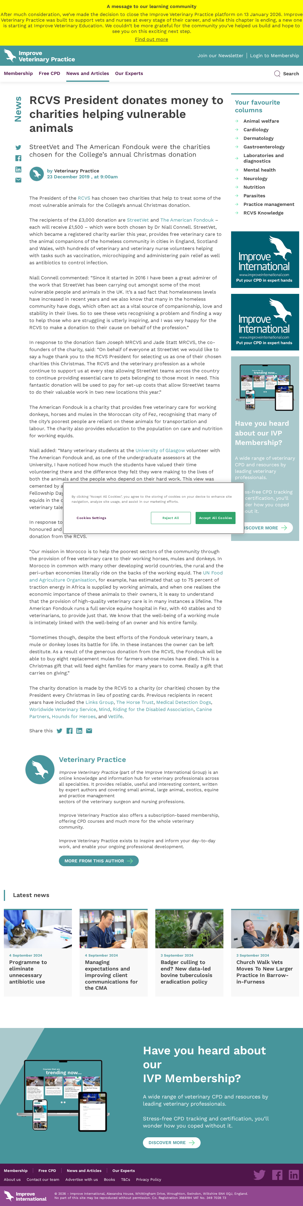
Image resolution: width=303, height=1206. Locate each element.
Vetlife (115, 716)
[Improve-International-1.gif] (265, 259)
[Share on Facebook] (12, 158)
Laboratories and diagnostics (264, 158)
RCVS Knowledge (263, 213)
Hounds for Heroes (74, 716)
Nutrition (254, 187)
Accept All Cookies (215, 518)
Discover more (259, 528)
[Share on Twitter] (12, 147)
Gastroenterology (264, 147)
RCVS (84, 198)
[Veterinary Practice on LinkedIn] (294, 1175)
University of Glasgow (161, 450)
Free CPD (49, 73)
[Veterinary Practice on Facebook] (277, 1175)
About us (12, 1179)
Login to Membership (274, 55)
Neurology (255, 178)
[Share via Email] (12, 180)
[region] (153, 508)
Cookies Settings (91, 518)
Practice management (269, 204)
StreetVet (138, 220)
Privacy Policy (148, 1179)
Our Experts (129, 73)
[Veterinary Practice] (40, 810)
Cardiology (256, 129)
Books (109, 1179)
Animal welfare (261, 121)
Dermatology (259, 138)
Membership (18, 73)
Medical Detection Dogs (183, 702)
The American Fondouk (187, 220)
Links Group (100, 702)
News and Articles (87, 73)
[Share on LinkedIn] (12, 169)
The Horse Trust (135, 702)
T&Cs (125, 1179)
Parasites (254, 195)
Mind (104, 709)
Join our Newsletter (221, 55)
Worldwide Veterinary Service (62, 709)
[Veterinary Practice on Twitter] (259, 1175)
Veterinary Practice (76, 171)
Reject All (170, 518)
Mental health (260, 170)
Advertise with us (81, 1179)
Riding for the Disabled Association (153, 709)
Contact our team (43, 1179)
